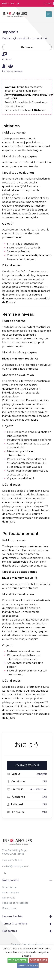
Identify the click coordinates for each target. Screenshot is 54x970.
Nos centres (8, 897)
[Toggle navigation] (49, 14)
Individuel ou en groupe (12, 71)
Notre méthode (10, 892)
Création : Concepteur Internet (27, 944)
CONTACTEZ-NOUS (27, 765)
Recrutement (9, 908)
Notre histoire (9, 887)
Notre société (10, 880)
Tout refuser (38, 960)
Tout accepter (17, 960)
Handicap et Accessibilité (15, 902)
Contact (48, 3)
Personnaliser (28, 965)
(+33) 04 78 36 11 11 (10, 3)
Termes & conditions (14, 923)
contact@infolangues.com (16, 866)
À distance (6, 59)
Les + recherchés (12, 916)
